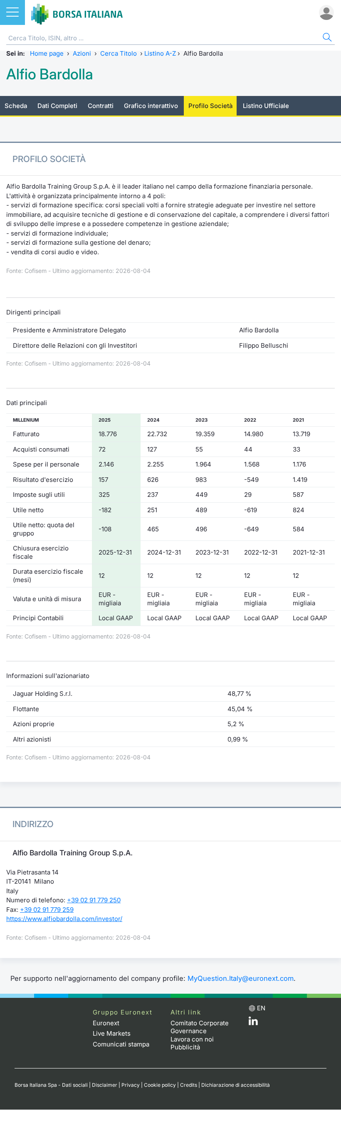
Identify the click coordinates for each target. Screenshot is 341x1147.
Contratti (101, 106)
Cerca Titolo (118, 53)
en (261, 1008)
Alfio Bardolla (49, 74)
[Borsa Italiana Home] (77, 12)
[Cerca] (326, 38)
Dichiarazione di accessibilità (235, 1085)
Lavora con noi (192, 1039)
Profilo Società (210, 106)
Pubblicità (185, 1047)
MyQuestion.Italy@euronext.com (241, 978)
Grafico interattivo (151, 106)
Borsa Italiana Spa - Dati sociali (51, 1085)
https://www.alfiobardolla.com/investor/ (64, 919)
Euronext (106, 1023)
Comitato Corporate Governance (199, 1027)
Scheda (16, 106)
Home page (47, 53)
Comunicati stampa (121, 1044)
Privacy (130, 1085)
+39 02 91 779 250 (94, 900)
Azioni (82, 53)
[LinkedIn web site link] (253, 1023)
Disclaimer (104, 1085)
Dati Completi (57, 106)
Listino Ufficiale (266, 106)
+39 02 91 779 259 (47, 910)
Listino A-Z (160, 53)
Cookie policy (160, 1085)
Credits (188, 1085)
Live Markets (112, 1033)
